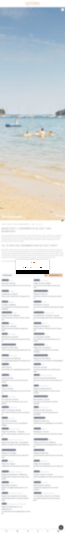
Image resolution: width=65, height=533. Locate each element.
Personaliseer (32, 272)
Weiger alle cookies (21, 272)
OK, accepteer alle (43, 272)
